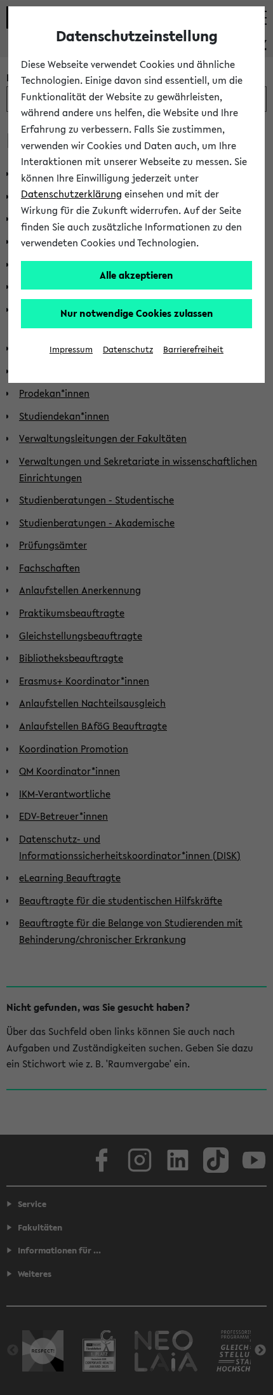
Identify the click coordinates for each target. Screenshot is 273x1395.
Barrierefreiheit (193, 350)
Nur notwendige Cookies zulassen (136, 313)
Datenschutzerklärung (71, 194)
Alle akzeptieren (136, 275)
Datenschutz (128, 350)
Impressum (71, 350)
